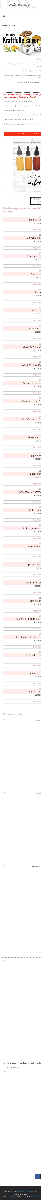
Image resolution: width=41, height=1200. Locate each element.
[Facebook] (37, 1176)
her (18, 1067)
